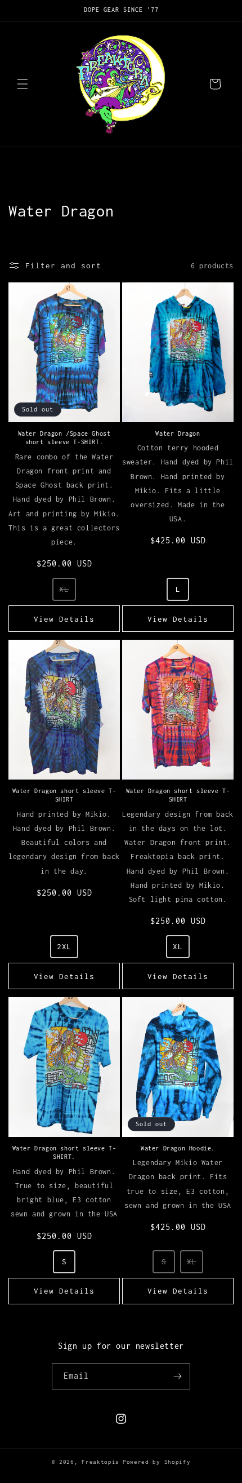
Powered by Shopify (157, 1462)
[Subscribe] (177, 1376)
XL (64, 589)
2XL (64, 946)
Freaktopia (100, 1462)
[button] (22, 84)
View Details (64, 618)
